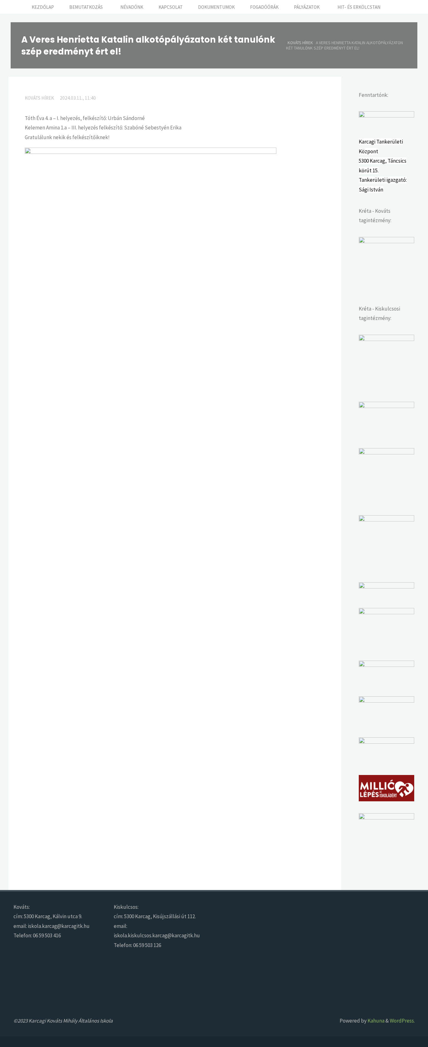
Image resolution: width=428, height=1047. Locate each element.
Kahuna (375, 1020)
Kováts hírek (300, 42)
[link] (395, 7)
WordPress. (402, 1020)
